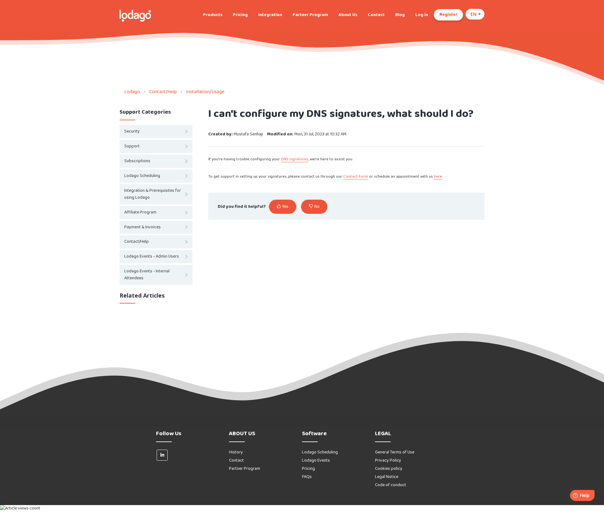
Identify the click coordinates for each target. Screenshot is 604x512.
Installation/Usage (205, 91)
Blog (400, 15)
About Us (347, 15)
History (236, 452)
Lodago (132, 91)
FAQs (307, 477)
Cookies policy (388, 469)
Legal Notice (386, 477)
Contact (376, 15)
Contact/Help (163, 91)
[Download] (290, 177)
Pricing (240, 15)
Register (448, 15)
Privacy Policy (388, 460)
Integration (270, 15)
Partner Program (310, 15)
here (438, 176)
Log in (421, 15)
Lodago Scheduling (320, 452)
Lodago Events (316, 460)
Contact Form (355, 176)
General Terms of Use (394, 452)
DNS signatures (294, 159)
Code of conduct (390, 485)
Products (212, 15)
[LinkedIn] (162, 455)
